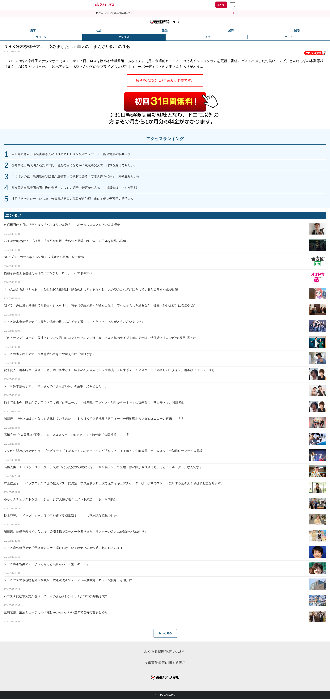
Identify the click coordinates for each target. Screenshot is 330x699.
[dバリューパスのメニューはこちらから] (232, 5)
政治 (165, 30)
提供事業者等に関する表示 (165, 663)
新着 (33, 30)
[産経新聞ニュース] (165, 22)
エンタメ (123, 37)
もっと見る (165, 633)
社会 (99, 30)
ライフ (206, 37)
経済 (231, 30)
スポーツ (41, 37)
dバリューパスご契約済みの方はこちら (114, 13)
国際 (297, 30)
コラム (289, 37)
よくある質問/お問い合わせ (165, 651)
